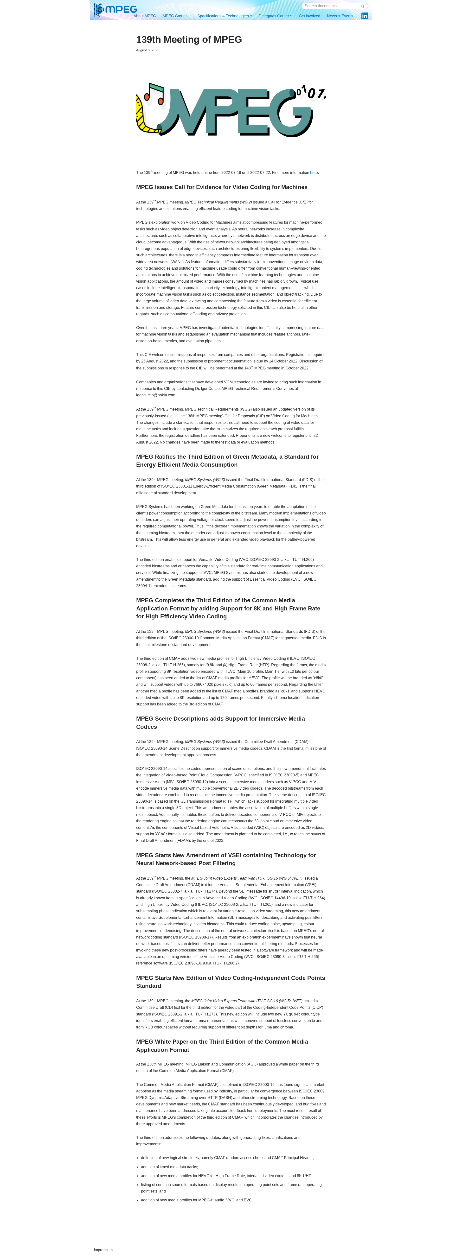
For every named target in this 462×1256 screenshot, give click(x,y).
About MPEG (145, 16)
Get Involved (309, 16)
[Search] (362, 6)
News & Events (340, 16)
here (314, 173)
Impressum (103, 1250)
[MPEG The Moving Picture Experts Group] (115, 10)
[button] (190, 16)
